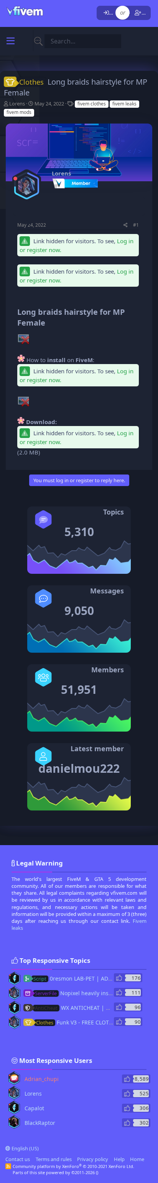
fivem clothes (91, 103)
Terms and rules (54, 1159)
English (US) (24, 1148)
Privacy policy (92, 1159)
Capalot (34, 1108)
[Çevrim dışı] (15, 178)
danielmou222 (79, 768)
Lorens (17, 103)
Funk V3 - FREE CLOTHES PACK (84, 1022)
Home (137, 1159)
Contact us (17, 1159)
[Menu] (11, 41)
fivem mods (19, 112)
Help (119, 1159)
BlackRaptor (40, 1122)
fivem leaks (124, 103)
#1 (136, 225)
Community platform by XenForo (73, 1166)
